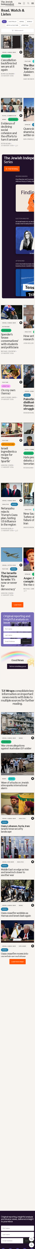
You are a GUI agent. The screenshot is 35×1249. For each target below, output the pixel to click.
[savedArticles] (24, 3)
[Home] (7, 3)
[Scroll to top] (31, 1244)
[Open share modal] (31, 1238)
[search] (28, 3)
